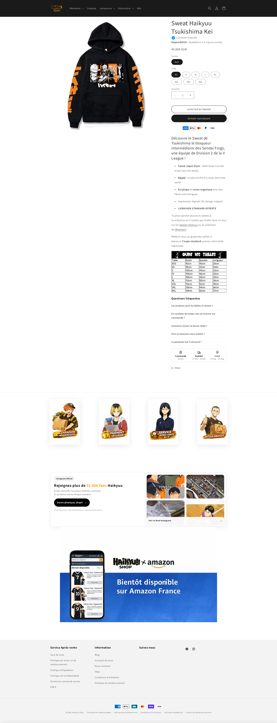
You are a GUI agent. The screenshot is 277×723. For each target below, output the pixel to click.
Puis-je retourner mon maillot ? (188, 333)
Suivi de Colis (57, 654)
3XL (189, 81)
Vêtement (180, 229)
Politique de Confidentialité (64, 675)
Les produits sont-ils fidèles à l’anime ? (192, 305)
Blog (97, 654)
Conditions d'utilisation (107, 677)
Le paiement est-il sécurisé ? (186, 341)
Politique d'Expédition (61, 670)
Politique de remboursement (110, 683)
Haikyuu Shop (78, 712)
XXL (177, 81)
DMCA (53, 687)
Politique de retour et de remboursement (63, 662)
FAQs (97, 671)
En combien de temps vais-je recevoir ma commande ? (193, 315)
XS (176, 74)
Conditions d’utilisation (151, 712)
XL (215, 74)
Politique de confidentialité (126, 712)
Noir (177, 62)
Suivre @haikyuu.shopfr (72, 502)
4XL (200, 81)
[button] (76, 8)
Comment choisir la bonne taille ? (189, 325)
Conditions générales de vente (198, 712)
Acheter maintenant (199, 118)
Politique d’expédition (173, 712)
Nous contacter (103, 666)
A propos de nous (104, 660)
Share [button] (177, 367)
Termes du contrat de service (65, 681)
